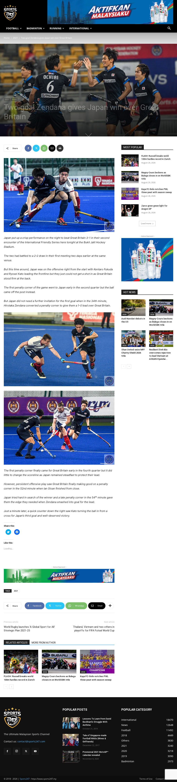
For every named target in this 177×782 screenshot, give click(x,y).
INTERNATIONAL (79, 28)
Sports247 (25, 778)
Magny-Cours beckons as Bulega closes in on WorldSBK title (155, 175)
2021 (15, 37)
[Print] (60, 148)
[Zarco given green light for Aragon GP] (130, 210)
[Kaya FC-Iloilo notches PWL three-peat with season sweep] (97, 661)
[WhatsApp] (44, 148)
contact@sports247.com (31, 741)
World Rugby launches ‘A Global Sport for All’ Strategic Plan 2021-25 (29, 628)
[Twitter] (36, 148)
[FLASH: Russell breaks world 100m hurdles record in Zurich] (21, 661)
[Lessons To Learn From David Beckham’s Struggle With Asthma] (71, 723)
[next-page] (11, 687)
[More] (110, 605)
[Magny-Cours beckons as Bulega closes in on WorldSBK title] (59, 661)
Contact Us (161, 778)
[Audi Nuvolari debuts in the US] (133, 307)
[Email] (52, 148)
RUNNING (55, 28)
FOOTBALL (12, 28)
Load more (146, 223)
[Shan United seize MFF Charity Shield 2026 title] (133, 338)
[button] (169, 28)
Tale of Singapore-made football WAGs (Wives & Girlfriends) (94, 738)
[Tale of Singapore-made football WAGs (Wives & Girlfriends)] (71, 740)
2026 (7, 672)
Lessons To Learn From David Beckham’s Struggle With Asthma (97, 722)
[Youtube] (35, 751)
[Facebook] (28, 148)
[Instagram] (16, 751)
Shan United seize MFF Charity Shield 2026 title (133, 352)
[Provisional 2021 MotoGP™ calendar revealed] (71, 756)
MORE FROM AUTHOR (44, 642)
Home (7, 37)
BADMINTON (34, 28)
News (14, 99)
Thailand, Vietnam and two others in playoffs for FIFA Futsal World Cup (93, 628)
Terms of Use (145, 778)
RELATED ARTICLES (16, 642)
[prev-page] (6, 687)
